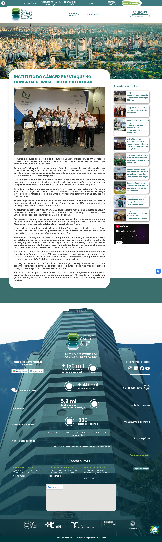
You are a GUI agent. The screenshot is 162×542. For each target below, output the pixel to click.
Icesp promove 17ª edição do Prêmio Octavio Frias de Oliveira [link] (137, 110)
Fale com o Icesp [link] (27, 390)
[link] (3, 3)
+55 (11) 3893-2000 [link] (132, 387)
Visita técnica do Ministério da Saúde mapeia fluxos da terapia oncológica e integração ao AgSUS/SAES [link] (137, 144)
